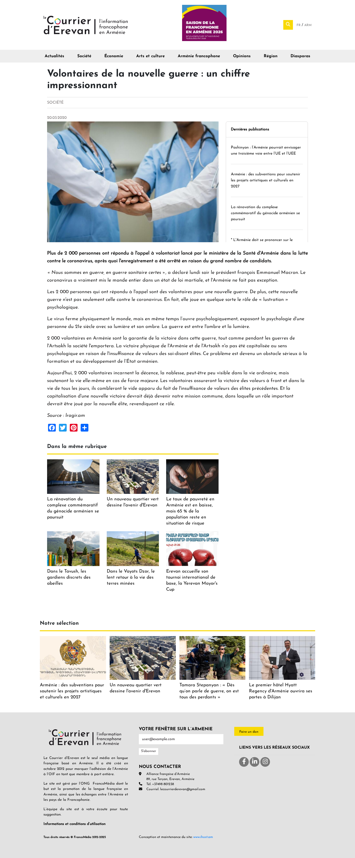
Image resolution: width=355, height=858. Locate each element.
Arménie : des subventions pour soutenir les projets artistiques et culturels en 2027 (265, 180)
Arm (308, 25)
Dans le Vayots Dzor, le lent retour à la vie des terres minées (131, 577)
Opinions (242, 56)
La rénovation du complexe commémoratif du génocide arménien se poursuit (265, 213)
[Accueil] (85, 25)
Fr (299, 25)
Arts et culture (150, 56)
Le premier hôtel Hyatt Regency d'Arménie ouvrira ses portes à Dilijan (280, 691)
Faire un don (248, 732)
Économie (113, 56)
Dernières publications (250, 129)
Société (84, 56)
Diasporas (300, 56)
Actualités (54, 56)
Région (270, 56)
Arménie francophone (199, 56)
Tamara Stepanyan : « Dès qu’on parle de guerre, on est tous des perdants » (209, 691)
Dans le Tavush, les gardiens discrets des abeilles (69, 577)
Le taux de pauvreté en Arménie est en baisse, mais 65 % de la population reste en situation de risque (190, 511)
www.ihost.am (203, 837)
